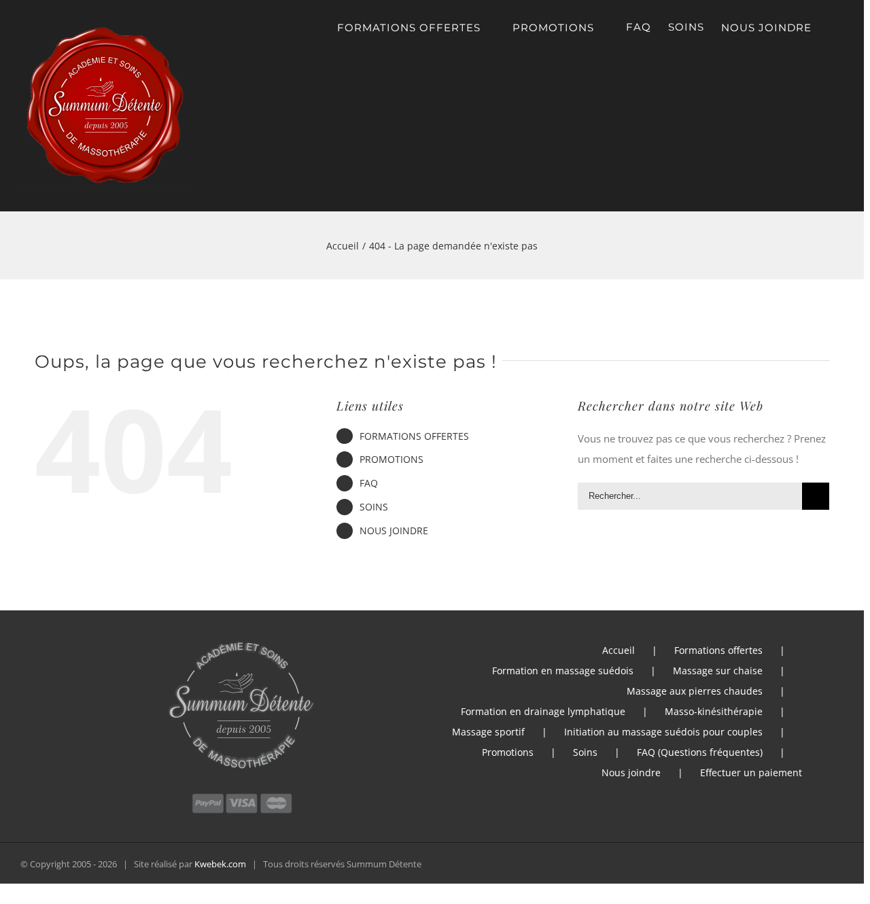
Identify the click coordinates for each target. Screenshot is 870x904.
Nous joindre (631, 772)
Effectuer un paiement (751, 772)
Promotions (508, 752)
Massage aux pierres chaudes (695, 690)
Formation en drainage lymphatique (543, 711)
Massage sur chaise (718, 670)
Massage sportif (488, 731)
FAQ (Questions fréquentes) (700, 752)
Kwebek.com (220, 864)
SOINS (374, 506)
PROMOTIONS (391, 459)
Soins (585, 752)
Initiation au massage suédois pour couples (663, 731)
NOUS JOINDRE (394, 530)
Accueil (618, 650)
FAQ (369, 482)
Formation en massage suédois (562, 670)
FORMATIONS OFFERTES (414, 436)
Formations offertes (718, 650)
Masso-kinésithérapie (714, 711)
